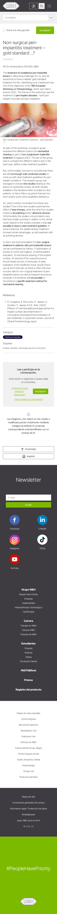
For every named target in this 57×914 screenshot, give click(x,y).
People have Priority (28, 594)
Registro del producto (28, 689)
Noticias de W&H (28, 742)
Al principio (30, 449)
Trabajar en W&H (28, 625)
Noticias (28, 652)
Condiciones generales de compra (28, 802)
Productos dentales (28, 777)
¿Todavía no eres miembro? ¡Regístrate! (19, 391)
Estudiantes (28, 643)
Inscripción (45, 30)
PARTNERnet (28, 670)
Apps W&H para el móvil (28, 820)
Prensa (28, 680)
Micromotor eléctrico (28, 724)
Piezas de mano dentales (28, 713)
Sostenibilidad (28, 603)
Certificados (28, 611)
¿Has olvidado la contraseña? (28, 399)
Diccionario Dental (28, 661)
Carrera (28, 620)
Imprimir (31, 456)
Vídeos (28, 657)
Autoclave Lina (28, 736)
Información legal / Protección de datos (28, 808)
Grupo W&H (28, 589)
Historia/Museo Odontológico (28, 607)
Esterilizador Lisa (28, 730)
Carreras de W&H (28, 634)
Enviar (28, 504)
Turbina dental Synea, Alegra (28, 748)
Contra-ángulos (28, 719)
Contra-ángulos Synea (28, 753)
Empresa (28, 598)
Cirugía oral (28, 771)
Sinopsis (28, 648)
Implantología (28, 765)
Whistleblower (28, 814)
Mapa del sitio (28, 796)
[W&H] (11, 6)
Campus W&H (28, 630)
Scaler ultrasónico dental (28, 759)
